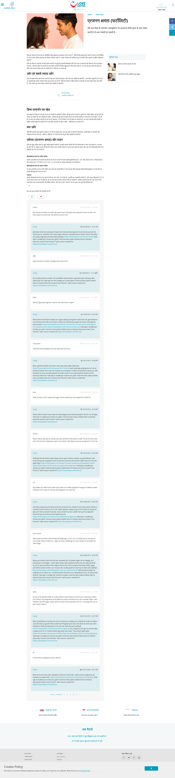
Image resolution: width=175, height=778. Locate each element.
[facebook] (124, 757)
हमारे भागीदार (28, 754)
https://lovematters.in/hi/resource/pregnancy (79, 633)
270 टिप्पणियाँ (65, 93)
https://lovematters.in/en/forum (45, 244)
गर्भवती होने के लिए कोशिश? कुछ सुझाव (129, 74)
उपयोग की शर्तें (28, 760)
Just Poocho (61, 757)
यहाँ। (101, 741)
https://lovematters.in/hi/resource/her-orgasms (51, 628)
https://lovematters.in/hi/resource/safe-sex (63, 327)
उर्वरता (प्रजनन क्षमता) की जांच (127, 64)
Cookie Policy (85, 771)
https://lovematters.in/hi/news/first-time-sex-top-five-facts (55, 570)
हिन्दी (83, 9)
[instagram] (134, 757)
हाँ (151, 768)
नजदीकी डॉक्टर (28, 757)
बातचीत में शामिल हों (67, 95)
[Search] (173, 5)
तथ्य (94, 736)
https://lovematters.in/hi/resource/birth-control (51, 368)
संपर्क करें (59, 760)
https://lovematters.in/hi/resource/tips (78, 237)
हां (31, 196)
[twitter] (129, 757)
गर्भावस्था (90, 15)
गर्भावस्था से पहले (99, 15)
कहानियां (103, 736)
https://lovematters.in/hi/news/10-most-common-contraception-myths (68, 463)
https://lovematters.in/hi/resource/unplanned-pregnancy (54, 465)
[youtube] (139, 757)
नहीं (41, 196)
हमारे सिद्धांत (60, 754)
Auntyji (35, 227)
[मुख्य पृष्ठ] (77, 7)
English (76, 9)
